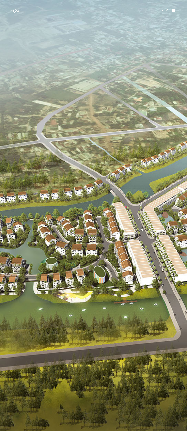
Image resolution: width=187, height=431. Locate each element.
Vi (167, 10)
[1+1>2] (14, 11)
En (162, 10)
